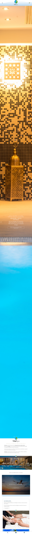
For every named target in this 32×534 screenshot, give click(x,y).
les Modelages (7, 501)
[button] (1, 222)
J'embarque (16, 487)
